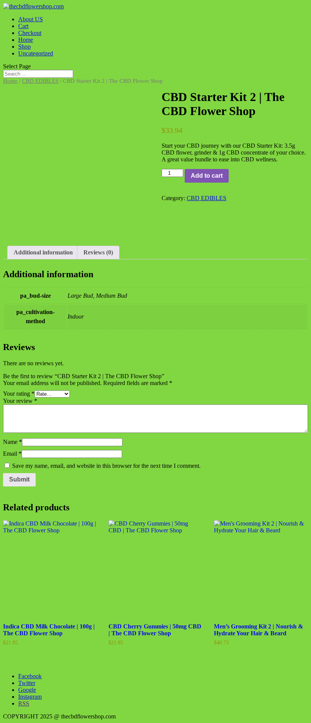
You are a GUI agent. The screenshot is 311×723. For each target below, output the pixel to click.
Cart (23, 26)
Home (25, 39)
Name (12, 442)
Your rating (19, 393)
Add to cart (207, 175)
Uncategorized (35, 53)
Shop (24, 46)
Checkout (29, 33)
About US (30, 19)
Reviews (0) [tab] (98, 252)
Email (12, 453)
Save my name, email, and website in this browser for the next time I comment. (106, 466)
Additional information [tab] (43, 252)
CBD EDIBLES (40, 81)
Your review (20, 401)
